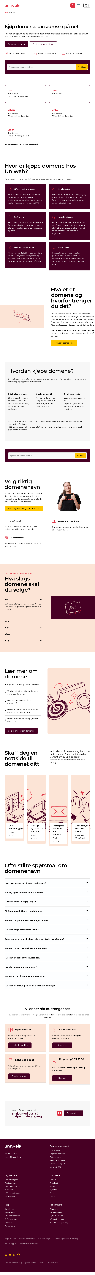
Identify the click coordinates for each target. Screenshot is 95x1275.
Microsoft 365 (55, 1167)
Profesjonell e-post (57, 1164)
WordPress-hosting (12, 1186)
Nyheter (53, 1190)
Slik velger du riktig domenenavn (23, 508)
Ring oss (62, 1078)
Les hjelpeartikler (20, 1045)
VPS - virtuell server (12, 1193)
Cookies (42, 1263)
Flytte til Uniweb (56, 1216)
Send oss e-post (19, 1076)
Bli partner (54, 1209)
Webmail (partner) (57, 1219)
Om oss (53, 1180)
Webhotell (9, 1190)
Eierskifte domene (57, 1160)
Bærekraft (54, 1183)
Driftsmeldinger (11, 1219)
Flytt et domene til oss (43, 44)
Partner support (56, 1212)
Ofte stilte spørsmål (13, 1216)
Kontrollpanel (10, 1226)
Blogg (52, 1186)
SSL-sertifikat (10, 1197)
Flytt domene (55, 1157)
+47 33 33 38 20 (11, 1154)
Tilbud (52, 1197)
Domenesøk (55, 1150)
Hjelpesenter (10, 1212)
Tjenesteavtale (30, 1263)
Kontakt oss (9, 1209)
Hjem (6, 12)
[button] (72, 5)
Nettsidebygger (11, 1180)
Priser (52, 1193)
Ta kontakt (72, 1113)
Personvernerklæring (13, 1263)
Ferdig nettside (11, 1183)
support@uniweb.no (13, 1157)
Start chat (62, 1045)
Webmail (8, 1223)
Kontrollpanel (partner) (59, 1223)
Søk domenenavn (16, 44)
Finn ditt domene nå (64, 343)
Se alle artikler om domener (21, 731)
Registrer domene (57, 1154)
